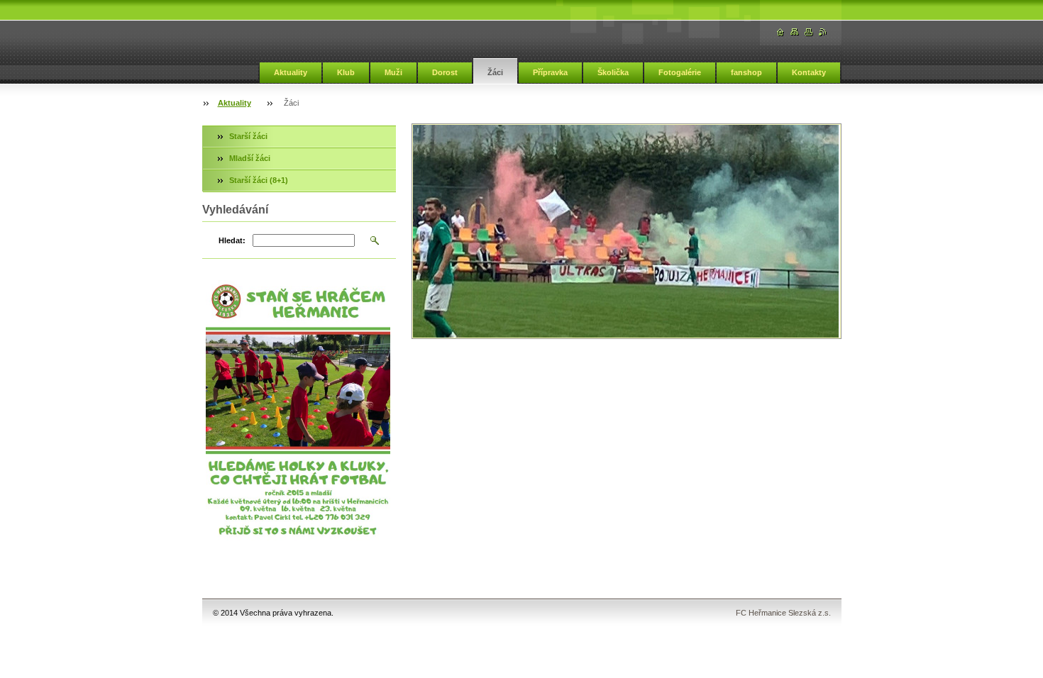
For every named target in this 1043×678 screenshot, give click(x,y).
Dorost (445, 72)
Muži (393, 72)
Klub (346, 72)
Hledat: (232, 240)
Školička (613, 72)
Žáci (495, 72)
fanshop (746, 72)
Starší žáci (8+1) (258, 180)
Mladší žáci (249, 158)
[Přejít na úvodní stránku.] (780, 32)
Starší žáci (248, 136)
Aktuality (290, 72)
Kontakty (809, 72)
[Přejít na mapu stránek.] (794, 32)
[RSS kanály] (823, 32)
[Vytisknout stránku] (809, 32)
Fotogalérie (679, 72)
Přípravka (550, 72)
